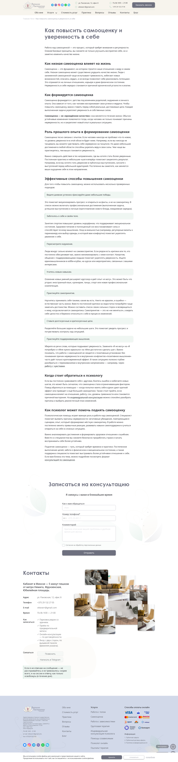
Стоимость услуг (69, 13)
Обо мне (39, 13)
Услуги (50, 13)
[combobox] (64, 518)
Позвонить (50, 653)
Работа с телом (98, 712)
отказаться (134, 757)
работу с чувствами (55, 366)
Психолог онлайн (99, 743)
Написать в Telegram (50, 659)
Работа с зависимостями (103, 721)
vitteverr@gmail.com (86, 7)
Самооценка (97, 716)
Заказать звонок (143, 5)
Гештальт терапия (99, 748)
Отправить (89, 552)
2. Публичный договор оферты (135, 740)
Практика (86, 13)
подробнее (150, 757)
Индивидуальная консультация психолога (103, 732)
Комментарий (69, 524)
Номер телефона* (71, 514)
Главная (26, 19)
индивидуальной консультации (86, 397)
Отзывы (112, 13)
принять (111, 757)
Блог (136, 13)
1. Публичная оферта (132, 737)
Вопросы (99, 13)
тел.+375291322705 (29, 736)
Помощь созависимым (102, 738)
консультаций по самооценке (60, 460)
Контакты (124, 13)
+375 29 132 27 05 (119, 7)
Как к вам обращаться (73, 503)
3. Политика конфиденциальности (136, 743)
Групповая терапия (100, 726)
